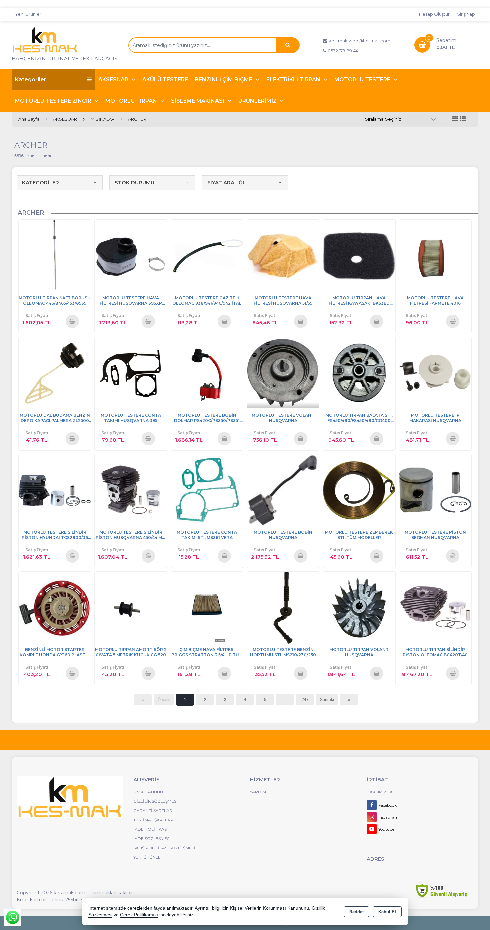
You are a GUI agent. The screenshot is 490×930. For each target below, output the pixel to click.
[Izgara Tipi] (455, 119)
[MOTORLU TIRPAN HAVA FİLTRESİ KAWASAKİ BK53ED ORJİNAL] (359, 255)
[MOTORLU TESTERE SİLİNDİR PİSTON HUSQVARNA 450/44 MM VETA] (131, 490)
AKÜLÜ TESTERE (165, 79)
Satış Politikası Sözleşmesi (164, 847)
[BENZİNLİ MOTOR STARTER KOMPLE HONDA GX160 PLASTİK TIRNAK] (55, 607)
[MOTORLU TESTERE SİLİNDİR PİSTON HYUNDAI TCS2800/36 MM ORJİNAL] (55, 490)
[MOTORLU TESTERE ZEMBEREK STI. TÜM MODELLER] (359, 490)
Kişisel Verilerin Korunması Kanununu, (270, 908)
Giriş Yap (466, 14)
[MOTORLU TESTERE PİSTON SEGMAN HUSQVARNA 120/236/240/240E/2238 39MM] (435, 490)
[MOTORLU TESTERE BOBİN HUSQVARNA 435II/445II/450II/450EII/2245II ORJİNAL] (283, 490)
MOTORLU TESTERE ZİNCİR (54, 101)
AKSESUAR (114, 79)
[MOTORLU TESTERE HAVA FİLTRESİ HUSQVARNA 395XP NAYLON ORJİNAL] (131, 255)
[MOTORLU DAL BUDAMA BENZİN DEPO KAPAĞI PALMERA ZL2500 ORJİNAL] (55, 372)
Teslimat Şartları (153, 819)
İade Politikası (150, 829)
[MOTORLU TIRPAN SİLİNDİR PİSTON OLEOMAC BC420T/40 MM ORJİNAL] (435, 607)
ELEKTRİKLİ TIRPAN (294, 79)
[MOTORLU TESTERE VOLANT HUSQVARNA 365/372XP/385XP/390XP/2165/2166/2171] (283, 372)
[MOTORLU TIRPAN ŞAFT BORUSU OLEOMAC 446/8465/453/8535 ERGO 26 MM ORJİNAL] (55, 255)
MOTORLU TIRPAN (131, 101)
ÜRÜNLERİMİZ (258, 101)
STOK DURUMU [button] (134, 182)
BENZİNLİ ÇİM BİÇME (224, 79)
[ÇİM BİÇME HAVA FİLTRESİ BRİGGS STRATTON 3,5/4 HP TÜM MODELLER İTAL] (207, 607)
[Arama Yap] (287, 45)
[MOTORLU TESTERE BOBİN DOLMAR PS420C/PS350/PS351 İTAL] (207, 372)
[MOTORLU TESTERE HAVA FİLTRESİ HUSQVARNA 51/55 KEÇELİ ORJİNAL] (283, 255)
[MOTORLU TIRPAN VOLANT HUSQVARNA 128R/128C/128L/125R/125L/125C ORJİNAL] (359, 607)
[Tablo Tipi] (463, 119)
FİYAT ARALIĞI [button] (225, 182)
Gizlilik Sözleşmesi (155, 801)
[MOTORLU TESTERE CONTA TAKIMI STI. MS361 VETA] (207, 490)
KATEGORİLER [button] (40, 182)
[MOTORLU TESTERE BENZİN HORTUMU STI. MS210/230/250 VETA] (283, 607)
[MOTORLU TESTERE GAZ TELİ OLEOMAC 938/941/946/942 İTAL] (207, 255)
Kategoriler (30, 79)
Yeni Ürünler (148, 857)
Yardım (258, 791)
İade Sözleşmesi (152, 838)
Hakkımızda (380, 791)
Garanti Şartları (153, 810)
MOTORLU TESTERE (363, 79)
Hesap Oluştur (434, 14)
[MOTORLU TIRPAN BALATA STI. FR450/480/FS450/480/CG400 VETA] (359, 372)
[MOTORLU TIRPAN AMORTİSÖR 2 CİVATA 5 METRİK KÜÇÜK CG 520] (131, 607)
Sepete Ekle (72, 321)
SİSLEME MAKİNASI (198, 101)
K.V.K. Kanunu (148, 791)
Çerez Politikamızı (139, 914)
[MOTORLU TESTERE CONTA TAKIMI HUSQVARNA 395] (131, 372)
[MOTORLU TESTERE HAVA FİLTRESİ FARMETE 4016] (435, 255)
